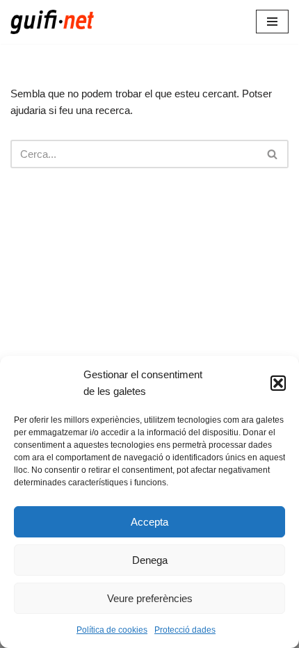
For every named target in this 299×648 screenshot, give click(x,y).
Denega (150, 560)
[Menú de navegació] (272, 21)
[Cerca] (273, 154)
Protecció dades (185, 630)
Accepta (149, 522)
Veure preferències (150, 598)
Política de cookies (111, 630)
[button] (278, 383)
